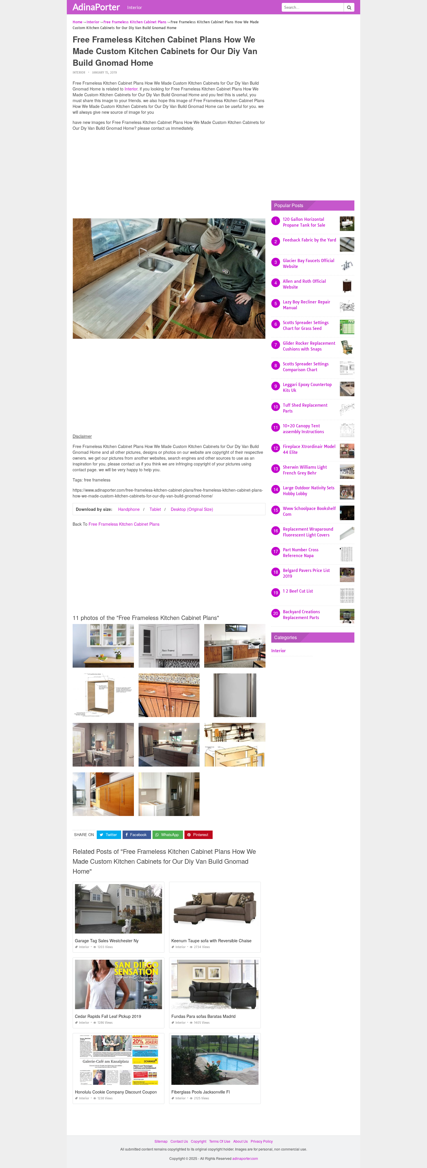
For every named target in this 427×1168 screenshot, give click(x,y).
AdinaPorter (96, 6)
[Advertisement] (169, 176)
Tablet (155, 509)
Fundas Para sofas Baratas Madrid (203, 1016)
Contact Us (179, 1141)
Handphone (129, 509)
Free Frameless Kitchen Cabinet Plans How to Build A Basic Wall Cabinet (132, 662)
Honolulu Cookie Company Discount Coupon (116, 1092)
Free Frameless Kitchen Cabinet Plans (124, 524)
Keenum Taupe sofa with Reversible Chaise (211, 940)
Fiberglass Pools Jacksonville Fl (200, 1092)
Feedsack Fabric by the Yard (309, 240)
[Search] (349, 7)
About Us (240, 1141)
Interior (134, 7)
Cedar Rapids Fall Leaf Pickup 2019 (108, 1016)
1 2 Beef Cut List (298, 591)
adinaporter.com (245, 1158)
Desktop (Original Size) (192, 509)
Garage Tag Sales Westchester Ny (107, 940)
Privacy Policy (262, 1141)
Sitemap (161, 1141)
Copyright (198, 1141)
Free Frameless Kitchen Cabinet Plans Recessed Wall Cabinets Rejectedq (133, 761)
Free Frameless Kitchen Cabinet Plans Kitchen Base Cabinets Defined (195, 711)
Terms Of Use (219, 1141)
